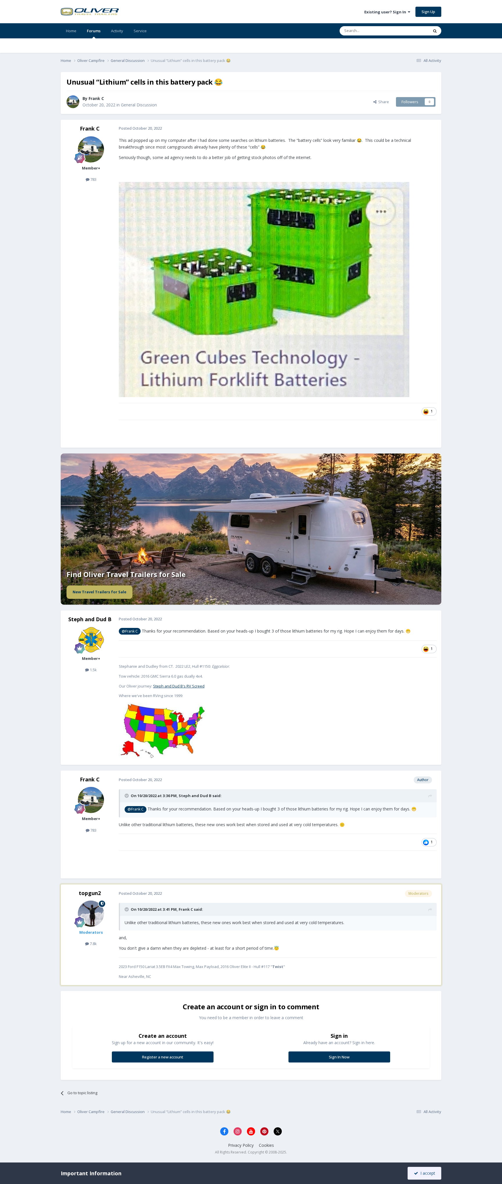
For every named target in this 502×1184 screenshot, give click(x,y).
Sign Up (428, 11)
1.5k (93, 669)
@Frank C (130, 631)
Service (140, 30)
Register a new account (162, 1057)
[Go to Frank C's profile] (73, 101)
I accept (426, 1173)
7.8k (93, 943)
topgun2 (90, 893)
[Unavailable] (264, 289)
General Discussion (139, 105)
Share (382, 101)
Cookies (266, 1145)
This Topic (412, 30)
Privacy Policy (241, 1145)
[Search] (435, 30)
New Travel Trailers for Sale (99, 591)
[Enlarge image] (162, 730)
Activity (117, 30)
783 (92, 179)
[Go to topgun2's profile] (91, 914)
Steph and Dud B (90, 619)
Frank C (90, 128)
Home (71, 30)
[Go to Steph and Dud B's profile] (91, 640)
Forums (94, 30)
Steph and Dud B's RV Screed (179, 686)
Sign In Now (339, 1057)
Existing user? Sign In (386, 12)
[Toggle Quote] (127, 795)
